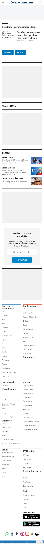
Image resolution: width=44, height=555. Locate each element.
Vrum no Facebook (8, 477)
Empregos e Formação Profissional (9, 405)
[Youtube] (27, 534)
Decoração (26, 413)
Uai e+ (25, 503)
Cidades (4, 315)
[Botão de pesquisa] (41, 2)
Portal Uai (26, 499)
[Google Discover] (32, 534)
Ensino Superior (28, 313)
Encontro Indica (28, 486)
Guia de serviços (28, 405)
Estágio (25, 321)
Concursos (28, 357)
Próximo (20, 52)
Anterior (7, 52)
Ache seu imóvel (28, 385)
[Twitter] (17, 534)
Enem (25, 325)
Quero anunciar (7, 392)
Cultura (25, 333)
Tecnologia (5, 360)
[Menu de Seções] (3, 2)
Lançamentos (27, 397)
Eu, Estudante (30, 306)
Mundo (4, 332)
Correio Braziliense (8, 307)
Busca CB (5, 436)
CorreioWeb (8, 382)
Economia (5, 328)
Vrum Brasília (27, 467)
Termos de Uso (6, 376)
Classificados (9, 389)
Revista (25, 478)
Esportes (5, 340)
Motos (4, 473)
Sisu (24, 341)
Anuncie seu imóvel (29, 389)
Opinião (4, 352)
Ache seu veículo (7, 452)
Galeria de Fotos (28, 417)
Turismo (4, 364)
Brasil (3, 323)
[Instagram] (22, 534)
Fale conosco (27, 353)
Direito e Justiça (7, 344)
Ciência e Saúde (7, 348)
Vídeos (4, 469)
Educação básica (28, 309)
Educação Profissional (30, 345)
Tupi (24, 507)
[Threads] (37, 534)
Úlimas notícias (28, 401)
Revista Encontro (32, 471)
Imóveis (4, 396)
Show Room (26, 409)
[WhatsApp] (7, 534)
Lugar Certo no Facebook (31, 421)
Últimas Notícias (28, 329)
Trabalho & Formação (30, 317)
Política (4, 319)
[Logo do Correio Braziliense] (22, 2)
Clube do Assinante (8, 440)
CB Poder (26, 463)
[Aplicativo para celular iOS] (31, 517)
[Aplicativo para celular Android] (31, 524)
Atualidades (27, 482)
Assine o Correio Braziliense (11, 444)
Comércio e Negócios (8, 417)
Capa (3, 311)
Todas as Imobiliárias (29, 426)
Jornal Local (27, 459)
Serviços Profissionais (9, 413)
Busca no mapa (28, 393)
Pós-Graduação (28, 349)
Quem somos (6, 368)
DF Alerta (26, 455)
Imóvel (26, 382)
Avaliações (5, 465)
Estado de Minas (28, 495)
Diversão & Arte (7, 336)
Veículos (4, 400)
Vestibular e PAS (28, 337)
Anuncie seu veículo (8, 456)
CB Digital (5, 431)
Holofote (4, 356)
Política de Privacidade (9, 372)
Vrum (5, 449)
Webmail (5, 385)
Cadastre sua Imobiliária (31, 430)
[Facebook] (12, 534)
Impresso (7, 420)
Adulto (4, 409)
